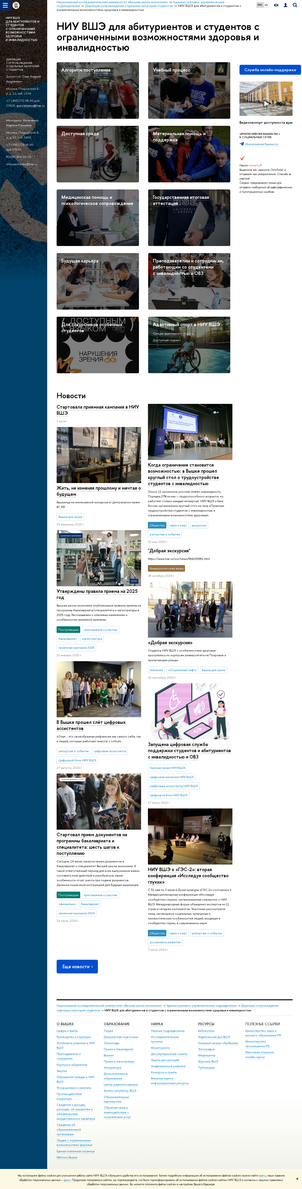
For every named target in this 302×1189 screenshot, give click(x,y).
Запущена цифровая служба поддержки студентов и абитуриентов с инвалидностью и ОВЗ (189, 750)
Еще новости (76, 966)
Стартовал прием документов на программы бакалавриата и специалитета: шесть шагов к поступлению (92, 844)
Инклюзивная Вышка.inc (261, 144)
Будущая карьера (79, 261)
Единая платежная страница (75, 1151)
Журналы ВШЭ (208, 1061)
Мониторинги (160, 1048)
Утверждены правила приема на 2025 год (97, 594)
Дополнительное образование (116, 1076)
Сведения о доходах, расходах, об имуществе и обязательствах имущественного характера (76, 1112)
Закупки (62, 1071)
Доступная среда (80, 133)
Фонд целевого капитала (74, 1088)
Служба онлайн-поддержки (270, 69)
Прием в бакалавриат (118, 1049)
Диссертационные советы (169, 1054)
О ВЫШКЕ (65, 1023)
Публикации (206, 1068)
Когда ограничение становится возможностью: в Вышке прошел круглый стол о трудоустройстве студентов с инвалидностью (183, 474)
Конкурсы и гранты (164, 1072)
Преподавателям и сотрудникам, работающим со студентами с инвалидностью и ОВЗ (188, 267)
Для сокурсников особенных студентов (91, 327)
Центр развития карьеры (121, 1084)
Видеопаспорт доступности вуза (265, 122)
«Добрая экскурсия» (170, 642)
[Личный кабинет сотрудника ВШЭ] (285, 5)
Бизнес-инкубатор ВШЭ (120, 1091)
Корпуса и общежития (72, 1065)
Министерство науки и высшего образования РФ (263, 1033)
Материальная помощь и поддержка (179, 136)
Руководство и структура (74, 1037)
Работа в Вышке (67, 1157)
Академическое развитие (168, 1066)
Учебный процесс (171, 70)
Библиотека (206, 1031)
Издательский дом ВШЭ (214, 1037)
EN (266, 5)
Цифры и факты (67, 1031)
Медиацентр (206, 1055)
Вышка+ (109, 1055)
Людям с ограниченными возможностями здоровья (74, 1142)
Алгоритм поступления (85, 70)
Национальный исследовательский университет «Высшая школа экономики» (109, 1006)
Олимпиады (111, 1043)
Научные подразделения (168, 1031)
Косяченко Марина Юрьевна (22, 122)
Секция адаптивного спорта (173, 333)
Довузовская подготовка (121, 1037)
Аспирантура (112, 1068)
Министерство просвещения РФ (257, 1043)
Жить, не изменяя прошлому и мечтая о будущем (99, 491)
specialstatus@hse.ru (30, 105)
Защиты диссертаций (165, 1060)
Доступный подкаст (167, 340)
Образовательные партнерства (116, 1099)
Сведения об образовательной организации (69, 1129)
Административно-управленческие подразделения (201, 1006)
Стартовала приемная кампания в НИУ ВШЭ (98, 410)
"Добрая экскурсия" (169, 550)
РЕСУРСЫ (206, 1023)
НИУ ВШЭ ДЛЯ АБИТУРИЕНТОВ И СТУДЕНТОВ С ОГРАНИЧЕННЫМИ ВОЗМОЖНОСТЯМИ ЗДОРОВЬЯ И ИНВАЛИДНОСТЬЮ (22, 29)
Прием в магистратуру (119, 1061)
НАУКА (157, 1023)
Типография (206, 1049)
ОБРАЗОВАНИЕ (117, 1023)
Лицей (108, 1031)
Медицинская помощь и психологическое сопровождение (97, 200)
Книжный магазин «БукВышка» (218, 1043)
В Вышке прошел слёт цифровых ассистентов (91, 725)
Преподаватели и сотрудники (69, 1056)
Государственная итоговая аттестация (181, 200)
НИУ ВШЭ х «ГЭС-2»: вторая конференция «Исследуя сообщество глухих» (188, 875)
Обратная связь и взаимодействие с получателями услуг (117, 1112)
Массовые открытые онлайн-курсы (259, 1054)
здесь (262, 1175)
